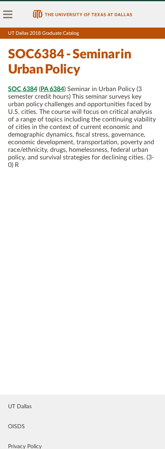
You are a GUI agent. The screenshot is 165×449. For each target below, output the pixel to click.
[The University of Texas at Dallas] (82, 14)
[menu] (8, 14)
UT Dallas (20, 406)
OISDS (16, 426)
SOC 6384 (22, 89)
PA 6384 (52, 89)
